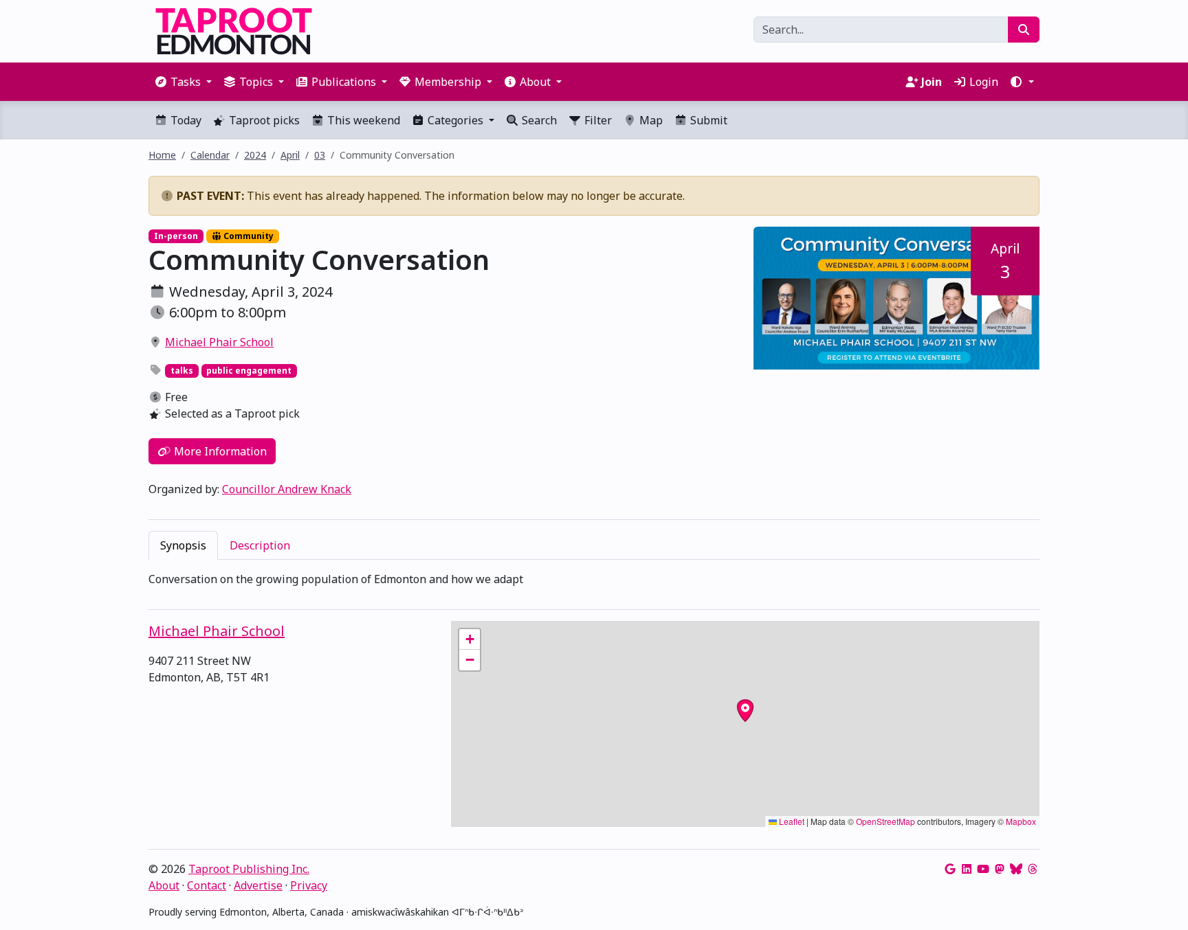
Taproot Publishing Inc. (248, 868)
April (290, 154)
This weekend (362, 120)
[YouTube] (983, 868)
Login (982, 81)
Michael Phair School (219, 342)
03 (319, 154)
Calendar (210, 154)
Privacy (308, 885)
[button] (1022, 81)
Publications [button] (344, 81)
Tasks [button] (186, 81)
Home (162, 154)
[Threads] (1033, 868)
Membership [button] (448, 81)
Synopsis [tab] (183, 545)
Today (184, 120)
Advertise (258, 885)
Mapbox (1021, 821)
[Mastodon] (999, 868)
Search (538, 120)
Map (650, 120)
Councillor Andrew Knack (286, 489)
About (163, 885)
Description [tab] (260, 545)
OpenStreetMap (885, 821)
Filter (597, 120)
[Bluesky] (1016, 868)
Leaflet (790, 821)
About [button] (535, 81)
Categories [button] (455, 120)
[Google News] (950, 868)
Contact (206, 885)
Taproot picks (263, 120)
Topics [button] (256, 81)
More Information (219, 451)
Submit (707, 120)
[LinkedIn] (967, 868)
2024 (255, 154)
